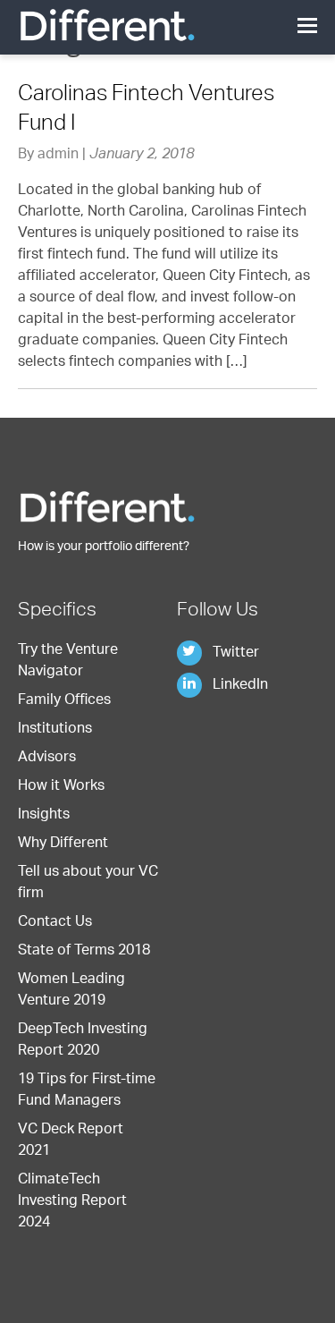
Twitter (234, 654)
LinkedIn (238, 686)
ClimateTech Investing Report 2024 (72, 1202)
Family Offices (64, 701)
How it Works (61, 787)
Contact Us (55, 923)
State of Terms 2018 (84, 952)
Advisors (47, 758)
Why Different (63, 844)
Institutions (55, 730)
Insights (44, 816)
